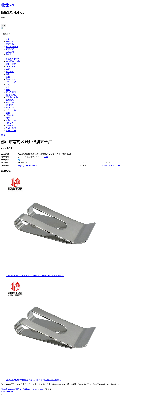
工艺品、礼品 (12, 97)
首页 (8, 39)
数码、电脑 (11, 128)
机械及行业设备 (13, 59)
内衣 (8, 69)
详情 (46, 157)
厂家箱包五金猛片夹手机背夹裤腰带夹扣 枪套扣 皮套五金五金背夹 (35, 276)
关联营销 (10, 52)
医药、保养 (11, 131)
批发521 (8, 5)
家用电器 (10, 105)
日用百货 (10, 108)
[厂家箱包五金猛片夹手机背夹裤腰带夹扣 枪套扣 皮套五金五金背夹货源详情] (55, 272)
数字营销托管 (12, 47)
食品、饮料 (11, 120)
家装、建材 (11, 64)
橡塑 (8, 118)
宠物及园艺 (11, 92)
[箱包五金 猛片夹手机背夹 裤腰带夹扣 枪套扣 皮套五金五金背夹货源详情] (55, 376)
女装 (8, 113)
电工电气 (10, 72)
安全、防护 (11, 82)
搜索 (3, 25)
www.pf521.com (36, 389)
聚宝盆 (9, 54)
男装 (8, 74)
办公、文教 (11, 66)
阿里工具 (10, 41)
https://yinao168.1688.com (28, 165)
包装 (8, 90)
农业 (8, 87)
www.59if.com (7, 391)
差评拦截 (10, 44)
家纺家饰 (10, 100)
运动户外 (10, 115)
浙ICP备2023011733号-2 (11, 389)
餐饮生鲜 (10, 102)
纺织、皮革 (11, 79)
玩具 (8, 84)
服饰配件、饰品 (13, 61)
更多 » (3, 135)
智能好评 (10, 49)
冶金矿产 (10, 123)
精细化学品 (11, 95)
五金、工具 (11, 110)
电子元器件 (11, 126)
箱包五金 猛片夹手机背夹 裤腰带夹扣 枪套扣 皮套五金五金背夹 (33, 380)
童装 (8, 77)
